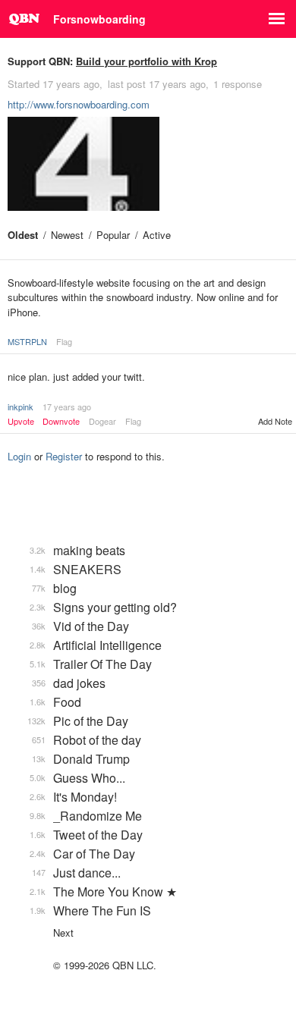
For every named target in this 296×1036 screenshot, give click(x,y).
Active (157, 235)
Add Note (275, 421)
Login (19, 456)
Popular (113, 235)
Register (64, 456)
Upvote (21, 421)
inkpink (20, 406)
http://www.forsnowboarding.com (79, 104)
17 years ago (67, 406)
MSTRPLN (27, 341)
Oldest (23, 235)
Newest (67, 235)
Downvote (61, 421)
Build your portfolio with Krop (146, 61)
